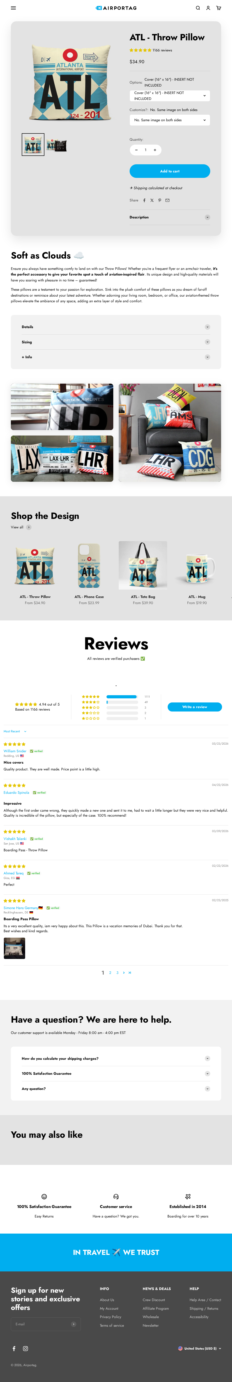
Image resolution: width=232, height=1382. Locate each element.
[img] (14, 744)
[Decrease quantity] (136, 150)
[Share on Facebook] (144, 200)
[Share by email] (167, 200)
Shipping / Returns (204, 1308)
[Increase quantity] (155, 150)
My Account (109, 1308)
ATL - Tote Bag (143, 596)
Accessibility (199, 1316)
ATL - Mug (196, 596)
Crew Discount (154, 1299)
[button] (141, 50)
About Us (107, 1299)
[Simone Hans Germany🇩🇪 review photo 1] (14, 948)
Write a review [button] (194, 706)
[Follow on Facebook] (14, 1349)
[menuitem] (33, 144)
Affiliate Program (156, 1308)
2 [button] (110, 972)
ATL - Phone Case (89, 596)
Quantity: (136, 139)
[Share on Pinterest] (160, 200)
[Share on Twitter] (152, 200)
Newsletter (151, 1325)
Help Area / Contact (205, 1299)
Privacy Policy (110, 1316)
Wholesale (151, 1316)
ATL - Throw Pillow (35, 596)
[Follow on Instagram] (25, 1349)
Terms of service (112, 1325)
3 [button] (117, 972)
